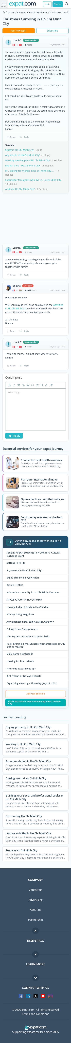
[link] (23, 385)
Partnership (35, 919)
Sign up (57, 4)
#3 (63, 290)
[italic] (13, 385)
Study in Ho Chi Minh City (19, 149)
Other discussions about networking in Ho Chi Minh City (34, 702)
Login (47, 4)
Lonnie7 (17, 40)
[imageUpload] (27, 385)
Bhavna (17, 286)
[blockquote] (18, 385)
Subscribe (52, 30)
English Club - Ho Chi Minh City (22, 165)
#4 (63, 346)
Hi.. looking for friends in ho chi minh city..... (29, 170)
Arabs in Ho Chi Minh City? (20, 189)
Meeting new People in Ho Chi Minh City (27, 160)
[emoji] (32, 385)
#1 (63, 44)
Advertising (36, 900)
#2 (63, 252)
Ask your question (35, 693)
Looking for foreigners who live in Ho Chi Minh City (33, 179)
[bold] (9, 385)
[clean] (50, 385)
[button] (46, 385)
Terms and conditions (35, 1014)
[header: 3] (41, 385)
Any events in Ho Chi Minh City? (22, 155)
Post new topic (19, 30)
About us (35, 910)
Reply (26, 137)
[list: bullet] (37, 385)
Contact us (35, 890)
